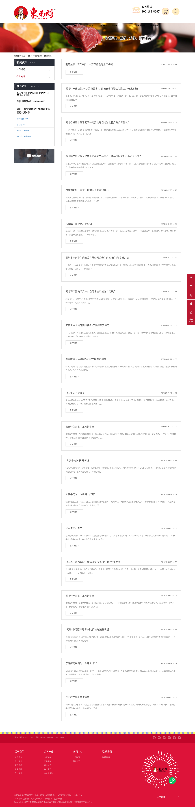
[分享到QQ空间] (169, 735)
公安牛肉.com (22, 119)
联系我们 (154, 26)
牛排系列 (47, 769)
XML (33, 737)
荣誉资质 (18, 765)
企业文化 (18, 761)
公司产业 (48, 751)
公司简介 (18, 757)
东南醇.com (21, 125)
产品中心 (90, 26)
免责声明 (58, 799)
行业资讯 (47, 56)
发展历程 (18, 769)
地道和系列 (48, 773)
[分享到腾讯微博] (179, 735)
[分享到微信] (159, 735)
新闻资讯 (116, 26)
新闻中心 (78, 751)
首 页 (30, 56)
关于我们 (77, 26)
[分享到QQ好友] (154, 735)
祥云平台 (18, 799)
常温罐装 (47, 761)
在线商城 (141, 26)
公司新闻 (20, 69)
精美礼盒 (47, 765)
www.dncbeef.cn (23, 130)
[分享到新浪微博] (174, 735)
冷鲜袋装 (47, 757)
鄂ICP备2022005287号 (83, 802)
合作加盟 (128, 26)
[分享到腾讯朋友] (164, 735)
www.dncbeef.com (24, 136)
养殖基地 (103, 26)
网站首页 (65, 26)
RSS (26, 737)
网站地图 (18, 737)
